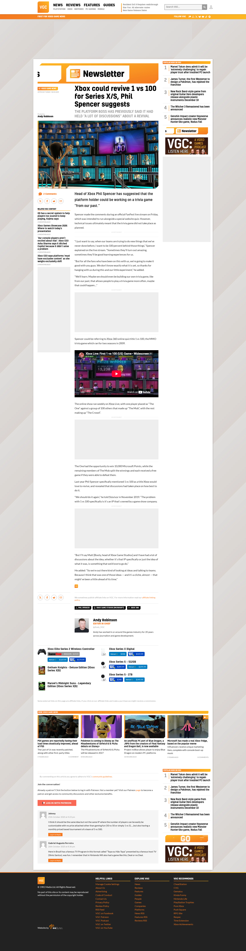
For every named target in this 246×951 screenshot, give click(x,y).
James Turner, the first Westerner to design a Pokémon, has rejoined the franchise (190, 82)
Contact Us (101, 898)
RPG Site (178, 913)
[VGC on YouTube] (203, 16)
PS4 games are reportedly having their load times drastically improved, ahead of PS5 (58, 744)
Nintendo (79, 9)
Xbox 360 (112, 338)
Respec (177, 917)
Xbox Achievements (183, 924)
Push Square (180, 909)
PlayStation (59, 9)
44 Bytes (55, 927)
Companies (140, 906)
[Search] (204, 7)
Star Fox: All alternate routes (136, 8)
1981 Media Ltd (47, 887)
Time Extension (181, 920)
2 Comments (50, 194)
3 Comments (202, 757)
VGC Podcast (102, 920)
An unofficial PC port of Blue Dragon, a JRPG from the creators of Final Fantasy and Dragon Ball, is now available (144, 744)
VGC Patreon (102, 917)
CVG (176, 887)
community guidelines (102, 776)
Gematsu (178, 891)
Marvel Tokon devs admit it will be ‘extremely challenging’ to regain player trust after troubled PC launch (190, 70)
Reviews (73, 5)
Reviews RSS (141, 920)
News (58, 5)
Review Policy (102, 906)
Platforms (139, 909)
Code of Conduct (104, 895)
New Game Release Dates (135, 11)
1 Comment (73, 757)
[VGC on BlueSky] (200, 16)
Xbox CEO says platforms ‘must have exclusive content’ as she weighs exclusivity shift (54, 258)
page (138, 790)
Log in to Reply (55, 835)
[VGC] (43, 7)
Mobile (101, 9)
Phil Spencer (92, 481)
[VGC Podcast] (193, 16)
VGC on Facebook (104, 913)
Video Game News (48, 88)
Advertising (101, 891)
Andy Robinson (45, 116)
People (138, 898)
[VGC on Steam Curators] (209, 16)
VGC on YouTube (104, 927)
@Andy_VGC (99, 627)
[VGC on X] (196, 16)
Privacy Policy (102, 902)
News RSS (139, 913)
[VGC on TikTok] (206, 16)
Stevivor (113, 497)
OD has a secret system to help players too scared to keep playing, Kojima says (54, 216)
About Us (100, 887)
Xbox (69, 9)
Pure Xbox (179, 906)
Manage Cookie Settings (107, 884)
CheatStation (180, 884)
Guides (109, 5)
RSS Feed (100, 909)
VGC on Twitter (103, 924)
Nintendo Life (180, 898)
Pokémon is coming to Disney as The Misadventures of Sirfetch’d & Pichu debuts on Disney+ (100, 744)
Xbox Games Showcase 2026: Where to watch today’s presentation (53, 228)
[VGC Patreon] (190, 16)
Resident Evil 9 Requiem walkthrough (140, 5)
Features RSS (141, 917)
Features (92, 5)
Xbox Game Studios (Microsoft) (110, 608)
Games (138, 902)
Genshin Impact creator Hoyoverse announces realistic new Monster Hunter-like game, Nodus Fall (189, 119)
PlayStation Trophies (184, 902)
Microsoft (128, 466)
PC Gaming (91, 9)
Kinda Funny (180, 895)
